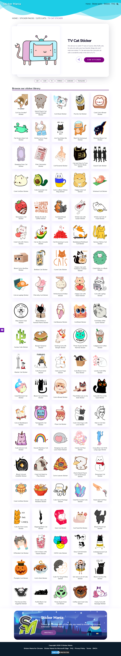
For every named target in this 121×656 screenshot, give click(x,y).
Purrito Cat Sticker (80, 114)
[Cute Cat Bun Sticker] (21, 180)
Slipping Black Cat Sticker (40, 527)
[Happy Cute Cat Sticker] (80, 180)
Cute (44, 81)
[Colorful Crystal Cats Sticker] (80, 490)
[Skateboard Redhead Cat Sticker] (80, 232)
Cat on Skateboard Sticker (21, 424)
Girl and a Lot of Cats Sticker (80, 577)
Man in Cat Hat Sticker (100, 424)
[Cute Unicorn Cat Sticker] (21, 438)
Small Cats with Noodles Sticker (40, 501)
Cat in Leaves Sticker (60, 476)
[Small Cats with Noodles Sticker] (40, 490)
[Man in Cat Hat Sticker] (99, 413)
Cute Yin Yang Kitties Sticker (60, 577)
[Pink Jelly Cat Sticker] (40, 284)
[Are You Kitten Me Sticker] (60, 128)
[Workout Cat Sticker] (99, 180)
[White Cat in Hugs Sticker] (40, 128)
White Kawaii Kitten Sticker (60, 294)
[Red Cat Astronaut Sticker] (80, 128)
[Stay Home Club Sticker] (21, 310)
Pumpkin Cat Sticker (21, 578)
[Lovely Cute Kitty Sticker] (99, 361)
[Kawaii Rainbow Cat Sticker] (40, 438)
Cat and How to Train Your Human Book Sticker (80, 165)
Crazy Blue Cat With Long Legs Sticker (100, 449)
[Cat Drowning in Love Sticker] (60, 232)
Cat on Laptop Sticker (21, 295)
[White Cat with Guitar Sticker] (80, 207)
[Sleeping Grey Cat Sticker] (21, 153)
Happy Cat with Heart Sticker (80, 294)
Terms (88, 648)
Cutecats (70, 81)
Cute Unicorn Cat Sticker (21, 449)
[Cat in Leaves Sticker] (60, 464)
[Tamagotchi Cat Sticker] (40, 413)
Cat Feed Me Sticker (80, 528)
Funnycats (81, 81)
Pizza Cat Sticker (60, 424)
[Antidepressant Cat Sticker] (99, 542)
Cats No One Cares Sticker (21, 527)
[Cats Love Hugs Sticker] (60, 361)
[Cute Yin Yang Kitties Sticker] (60, 567)
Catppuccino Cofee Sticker (100, 346)
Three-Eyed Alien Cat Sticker (60, 603)
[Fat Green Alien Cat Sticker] (21, 128)
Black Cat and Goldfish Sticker (21, 475)
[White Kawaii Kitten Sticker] (60, 284)
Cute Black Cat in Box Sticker (80, 372)
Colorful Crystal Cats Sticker (80, 501)
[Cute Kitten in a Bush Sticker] (99, 257)
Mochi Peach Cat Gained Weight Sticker (41, 113)
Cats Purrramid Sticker (40, 372)
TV (52, 81)
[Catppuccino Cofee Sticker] (99, 336)
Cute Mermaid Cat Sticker (21, 397)
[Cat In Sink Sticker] (40, 567)
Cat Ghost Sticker (60, 114)
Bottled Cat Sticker (40, 269)
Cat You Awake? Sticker (21, 113)
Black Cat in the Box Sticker (21, 269)
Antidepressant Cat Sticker (100, 553)
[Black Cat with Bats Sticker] (40, 386)
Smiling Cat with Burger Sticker (60, 346)
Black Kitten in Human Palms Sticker (40, 321)
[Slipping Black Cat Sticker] (40, 516)
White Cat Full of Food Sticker (100, 218)
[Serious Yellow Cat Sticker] (99, 232)
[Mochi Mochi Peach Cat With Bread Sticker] (80, 463)
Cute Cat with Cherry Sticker (21, 243)
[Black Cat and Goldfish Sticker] (21, 463)
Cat (37, 81)
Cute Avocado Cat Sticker (40, 191)
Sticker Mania (12, 4)
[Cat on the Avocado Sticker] (40, 232)
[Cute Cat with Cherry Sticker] (21, 232)
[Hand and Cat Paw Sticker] (99, 490)
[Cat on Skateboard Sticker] (21, 413)
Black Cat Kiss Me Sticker (100, 577)
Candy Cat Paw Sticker (80, 449)
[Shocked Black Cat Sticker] (99, 128)
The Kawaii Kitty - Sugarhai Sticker (21, 603)
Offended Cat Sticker (21, 553)
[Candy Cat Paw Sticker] (80, 438)
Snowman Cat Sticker (100, 475)
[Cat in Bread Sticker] (60, 386)
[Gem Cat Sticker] (60, 517)
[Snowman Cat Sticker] (99, 463)
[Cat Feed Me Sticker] (80, 517)
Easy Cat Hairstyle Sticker (80, 552)
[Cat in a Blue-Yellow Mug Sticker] (60, 180)
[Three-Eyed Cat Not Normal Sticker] (80, 336)
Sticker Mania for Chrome (33, 648)
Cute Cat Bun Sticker (21, 191)
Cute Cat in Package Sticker (60, 501)
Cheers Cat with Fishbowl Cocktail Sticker (80, 268)
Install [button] (48, 633)
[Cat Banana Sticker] (60, 311)
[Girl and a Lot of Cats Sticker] (80, 567)
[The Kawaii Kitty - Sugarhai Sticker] (21, 592)
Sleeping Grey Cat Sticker (21, 165)
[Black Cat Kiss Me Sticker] (99, 567)
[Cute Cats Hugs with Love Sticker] (80, 413)
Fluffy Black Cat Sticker (40, 603)
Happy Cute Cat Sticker (80, 191)
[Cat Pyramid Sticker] (60, 154)
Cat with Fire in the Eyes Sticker (100, 397)
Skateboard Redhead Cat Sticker (80, 243)
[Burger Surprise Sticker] (40, 336)
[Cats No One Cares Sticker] (21, 516)
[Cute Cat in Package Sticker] (60, 490)
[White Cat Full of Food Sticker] (99, 207)
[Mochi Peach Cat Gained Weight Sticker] (40, 101)
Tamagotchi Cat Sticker (40, 424)
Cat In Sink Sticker (41, 578)
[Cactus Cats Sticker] (21, 336)
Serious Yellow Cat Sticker (100, 243)
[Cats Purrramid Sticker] (40, 361)
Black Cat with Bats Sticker (41, 397)
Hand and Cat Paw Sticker (100, 501)
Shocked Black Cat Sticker (100, 139)
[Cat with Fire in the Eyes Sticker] (99, 386)
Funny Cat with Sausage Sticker (100, 603)
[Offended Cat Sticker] (21, 542)
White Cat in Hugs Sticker (40, 139)
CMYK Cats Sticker (60, 553)
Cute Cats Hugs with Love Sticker (80, 424)
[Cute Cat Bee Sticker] (21, 490)
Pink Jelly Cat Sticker (41, 295)
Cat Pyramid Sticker (60, 166)
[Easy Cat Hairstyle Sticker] (80, 542)
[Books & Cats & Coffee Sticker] (40, 207)
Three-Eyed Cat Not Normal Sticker (80, 346)
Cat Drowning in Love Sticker (60, 243)
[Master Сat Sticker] (21, 361)
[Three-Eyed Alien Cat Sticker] (60, 592)
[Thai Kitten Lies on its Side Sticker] (80, 386)
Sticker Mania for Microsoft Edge (56, 648)
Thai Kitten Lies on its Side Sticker (80, 397)
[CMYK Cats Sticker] (60, 542)
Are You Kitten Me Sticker (60, 139)
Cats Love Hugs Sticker (60, 372)
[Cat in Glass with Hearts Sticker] (40, 542)
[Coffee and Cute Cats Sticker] (80, 592)
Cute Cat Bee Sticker (21, 501)
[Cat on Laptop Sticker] (21, 284)
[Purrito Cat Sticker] (80, 102)
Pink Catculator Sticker (40, 165)
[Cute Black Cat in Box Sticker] (80, 361)
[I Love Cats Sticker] (60, 258)
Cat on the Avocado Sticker (41, 243)
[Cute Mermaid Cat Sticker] (21, 386)
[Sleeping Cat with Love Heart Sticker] (60, 438)
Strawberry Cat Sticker (21, 218)
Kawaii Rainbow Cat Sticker (41, 449)
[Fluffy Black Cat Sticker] (40, 592)
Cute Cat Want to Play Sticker (41, 475)
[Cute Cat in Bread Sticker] (99, 102)
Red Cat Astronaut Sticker (80, 139)
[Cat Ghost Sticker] (60, 102)
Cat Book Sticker (80, 322)
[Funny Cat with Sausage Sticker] (99, 592)
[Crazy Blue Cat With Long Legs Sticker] (99, 438)
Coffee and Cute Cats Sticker (80, 603)
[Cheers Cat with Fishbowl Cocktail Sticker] (80, 257)
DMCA (95, 648)
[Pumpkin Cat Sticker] (21, 567)
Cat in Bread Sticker (60, 397)
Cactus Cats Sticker (21, 347)
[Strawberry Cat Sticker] (21, 207)
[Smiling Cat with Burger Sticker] (60, 336)
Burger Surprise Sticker (40, 346)
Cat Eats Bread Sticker (60, 218)
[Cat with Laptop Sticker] (99, 284)
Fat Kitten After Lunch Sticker (100, 321)
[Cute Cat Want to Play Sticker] (40, 463)
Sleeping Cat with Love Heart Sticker (60, 449)
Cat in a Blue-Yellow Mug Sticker (60, 191)
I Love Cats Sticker (60, 269)
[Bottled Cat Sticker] (40, 258)
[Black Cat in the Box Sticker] (21, 257)
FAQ (71, 648)
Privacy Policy (80, 648)
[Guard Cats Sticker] (99, 154)
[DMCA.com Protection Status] (60, 654)
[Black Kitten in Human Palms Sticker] (40, 310)
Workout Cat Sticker (100, 191)
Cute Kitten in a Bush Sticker (100, 269)
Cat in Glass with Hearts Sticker (41, 552)
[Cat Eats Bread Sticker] (60, 207)
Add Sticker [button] (94, 60)
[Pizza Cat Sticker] (60, 413)
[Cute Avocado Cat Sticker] (40, 180)
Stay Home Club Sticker (21, 321)
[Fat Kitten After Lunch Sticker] (99, 310)
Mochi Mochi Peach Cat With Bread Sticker (80, 474)
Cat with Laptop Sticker (99, 294)
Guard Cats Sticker (100, 166)
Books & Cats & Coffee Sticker (40, 218)
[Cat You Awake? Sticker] (21, 102)
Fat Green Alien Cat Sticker (21, 139)
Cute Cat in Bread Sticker (100, 113)
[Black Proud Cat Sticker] (99, 516)
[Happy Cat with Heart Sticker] (80, 284)
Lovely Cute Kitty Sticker (100, 372)
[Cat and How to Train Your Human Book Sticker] (80, 153)
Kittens (59, 81)
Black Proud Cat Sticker (100, 527)
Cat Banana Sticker (60, 322)
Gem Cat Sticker (60, 528)
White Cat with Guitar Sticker (80, 218)
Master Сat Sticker (21, 372)
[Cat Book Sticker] (80, 311)
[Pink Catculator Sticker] (40, 153)
